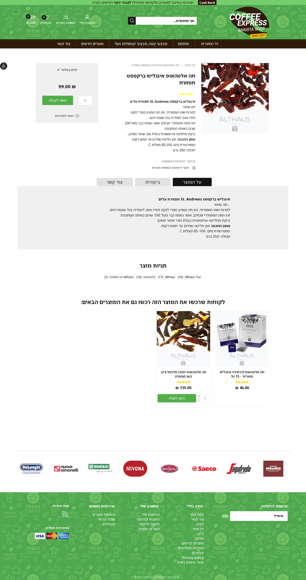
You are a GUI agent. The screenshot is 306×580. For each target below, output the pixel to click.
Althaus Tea (193, 277)
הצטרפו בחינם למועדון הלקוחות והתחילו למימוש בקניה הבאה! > (143, 5)
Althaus (170, 277)
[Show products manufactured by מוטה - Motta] (100, 469)
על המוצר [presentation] (192, 182)
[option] (273, 469)
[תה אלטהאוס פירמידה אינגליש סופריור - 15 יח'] (242, 339)
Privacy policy (193, 557)
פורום (199, 538)
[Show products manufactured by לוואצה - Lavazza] (66, 469)
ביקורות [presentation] (152, 182)
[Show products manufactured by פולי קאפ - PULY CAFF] (135, 469)
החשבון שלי (87, 22)
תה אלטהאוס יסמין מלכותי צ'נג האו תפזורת (183, 374)
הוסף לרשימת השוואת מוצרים (170, 167)
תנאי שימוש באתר (190, 562)
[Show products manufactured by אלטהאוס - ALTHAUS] (31, 469)
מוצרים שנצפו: (148, 528)
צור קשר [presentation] (115, 182)
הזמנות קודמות (148, 519)
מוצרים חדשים (193, 543)
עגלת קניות (106, 519)
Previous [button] (290, 464)
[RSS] (65, 514)
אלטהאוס (149, 277)
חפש (200, 524)
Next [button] (16, 464)
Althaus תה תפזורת (122, 277)
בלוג (201, 533)
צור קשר (197, 519)
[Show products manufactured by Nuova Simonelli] (273, 469)
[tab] (192, 182)
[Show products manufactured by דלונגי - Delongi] (239, 469)
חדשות (198, 528)
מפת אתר (197, 514)
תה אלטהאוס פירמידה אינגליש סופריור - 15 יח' (242, 374)
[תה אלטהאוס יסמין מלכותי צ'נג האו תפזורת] (183, 339)
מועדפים (108, 524)
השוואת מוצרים (65, 22)
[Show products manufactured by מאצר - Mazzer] (170, 469)
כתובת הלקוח (149, 524)
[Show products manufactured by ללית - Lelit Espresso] (204, 469)
